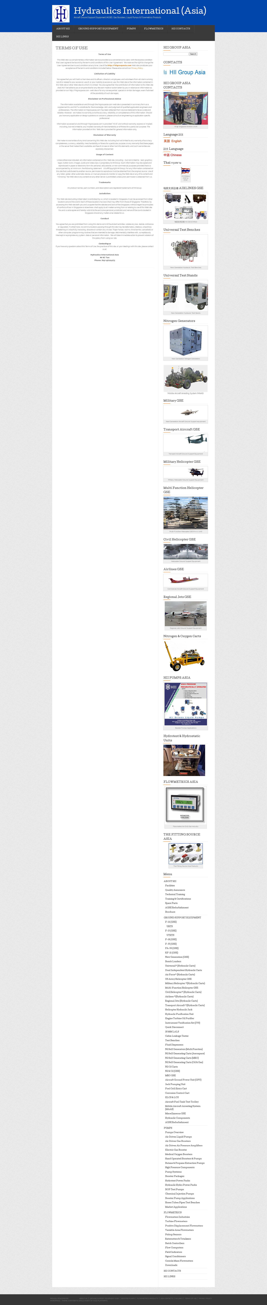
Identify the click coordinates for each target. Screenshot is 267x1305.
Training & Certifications (178, 899)
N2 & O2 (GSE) (172, 1071)
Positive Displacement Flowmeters (184, 1226)
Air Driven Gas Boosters (178, 1141)
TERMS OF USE (191, 1298)
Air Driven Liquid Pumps (178, 1137)
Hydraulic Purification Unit (179, 1014)
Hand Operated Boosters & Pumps (183, 1159)
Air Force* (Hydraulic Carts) (180, 975)
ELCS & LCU (172, 1098)
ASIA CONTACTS (166, 1298)
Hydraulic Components (177, 1118)
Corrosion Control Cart (177, 1093)
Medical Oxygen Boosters (178, 1155)
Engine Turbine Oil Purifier (179, 1019)
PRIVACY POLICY (205, 1298)
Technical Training (175, 895)
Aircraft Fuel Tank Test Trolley (182, 1102)
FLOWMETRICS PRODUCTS (147, 1298)
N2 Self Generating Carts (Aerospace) (185, 1054)
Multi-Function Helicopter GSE (181, 988)
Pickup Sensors (173, 1235)
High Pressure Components (180, 1168)
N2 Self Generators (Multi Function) (184, 1049)
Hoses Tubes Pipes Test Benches (182, 1203)
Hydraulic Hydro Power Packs (181, 1185)
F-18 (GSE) (171, 940)
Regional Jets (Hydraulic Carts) (181, 1001)
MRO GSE (170, 1076)
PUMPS (131, 29)
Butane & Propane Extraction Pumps (185, 1163)
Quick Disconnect (174, 1027)
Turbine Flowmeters (176, 1222)
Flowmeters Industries (177, 1217)
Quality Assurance (175, 890)
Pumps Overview (174, 1133)
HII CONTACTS (181, 29)
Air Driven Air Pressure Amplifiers (183, 1146)
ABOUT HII (63, 29)
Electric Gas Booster (176, 1150)
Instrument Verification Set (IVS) (182, 1023)
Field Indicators (173, 1252)
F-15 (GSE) (170, 931)
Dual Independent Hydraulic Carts (183, 971)
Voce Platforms (100, 1301)
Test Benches (172, 1041)
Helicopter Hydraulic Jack (178, 1010)
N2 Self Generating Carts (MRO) (182, 1058)
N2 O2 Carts (171, 1067)
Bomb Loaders (173, 962)
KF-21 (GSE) (171, 953)
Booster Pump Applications (180, 1198)
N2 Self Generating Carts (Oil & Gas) (184, 1063)
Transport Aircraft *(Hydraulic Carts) (185, 1006)
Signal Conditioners (175, 1257)
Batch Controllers (174, 1244)
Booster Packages (174, 1176)
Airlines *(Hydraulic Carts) (179, 997)
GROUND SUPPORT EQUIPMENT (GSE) (104, 1298)
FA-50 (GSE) (172, 949)
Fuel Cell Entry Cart (176, 1089)
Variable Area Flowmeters (179, 1230)
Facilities (170, 886)
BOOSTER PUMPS (128, 1298)
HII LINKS (62, 37)
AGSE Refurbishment (177, 908)
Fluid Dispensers (174, 1045)
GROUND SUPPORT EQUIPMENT (98, 29)
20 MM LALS (172, 1032)
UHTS (170, 927)
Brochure (170, 912)
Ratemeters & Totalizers (178, 1239)
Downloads (171, 1265)
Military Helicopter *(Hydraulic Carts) (185, 984)
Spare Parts (171, 903)
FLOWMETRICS (153, 29)
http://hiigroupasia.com (119, 65)
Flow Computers (174, 1248)
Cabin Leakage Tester (177, 1036)
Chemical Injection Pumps (179, 1194)
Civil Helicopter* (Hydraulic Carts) (183, 992)
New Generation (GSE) (177, 957)
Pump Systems (173, 1172)
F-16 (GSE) (171, 922)
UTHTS (170, 935)
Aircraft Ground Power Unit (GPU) (183, 1080)
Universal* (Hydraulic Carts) (180, 966)
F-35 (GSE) (171, 944)
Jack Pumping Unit (175, 1085)
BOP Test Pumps (174, 1190)
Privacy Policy (137, 68)
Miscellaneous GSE (175, 1114)
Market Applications (176, 1207)
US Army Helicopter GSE (178, 979)
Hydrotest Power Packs (177, 1181)
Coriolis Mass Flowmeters (179, 1261)
